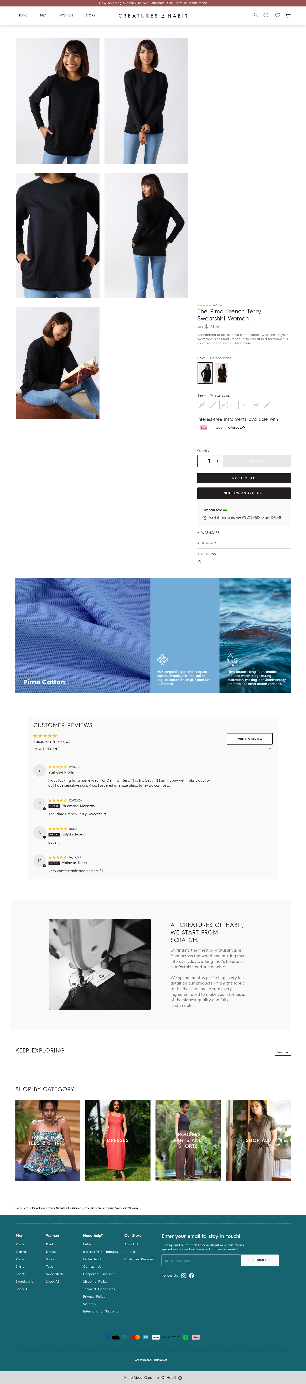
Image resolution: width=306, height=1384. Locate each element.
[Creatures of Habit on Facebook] (191, 1275)
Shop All (22, 1289)
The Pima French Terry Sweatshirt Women (111, 1208)
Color (214, 358)
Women (66, 15)
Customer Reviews (139, 1259)
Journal (130, 1252)
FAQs (87, 1244)
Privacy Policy (94, 1297)
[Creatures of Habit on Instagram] (183, 1275)
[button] (205, 305)
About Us (132, 1244)
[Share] (199, 561)
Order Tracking (95, 1259)
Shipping (208, 543)
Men (43, 15)
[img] (58, 767)
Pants (20, 1244)
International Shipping (101, 1311)
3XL (267, 405)
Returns (208, 554)
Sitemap (89, 1304)
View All (283, 1052)
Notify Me (244, 478)
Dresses (52, 1252)
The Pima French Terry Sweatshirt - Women (53, 1208)
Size (213, 395)
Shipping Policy (95, 1282)
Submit (259, 1260)
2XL (256, 405)
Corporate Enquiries (99, 1274)
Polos (20, 1259)
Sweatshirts (25, 1282)
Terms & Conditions (99, 1289)
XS (202, 405)
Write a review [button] (249, 738)
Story (90, 15)
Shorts (21, 1274)
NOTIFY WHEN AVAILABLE (244, 493)
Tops (49, 1266)
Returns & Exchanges (100, 1252)
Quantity (203, 451)
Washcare (210, 532)
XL (245, 405)
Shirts (20, 1266)
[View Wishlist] (277, 15)
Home (22, 15)
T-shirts (21, 1252)
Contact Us (92, 1266)
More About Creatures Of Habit (150, 1377)
